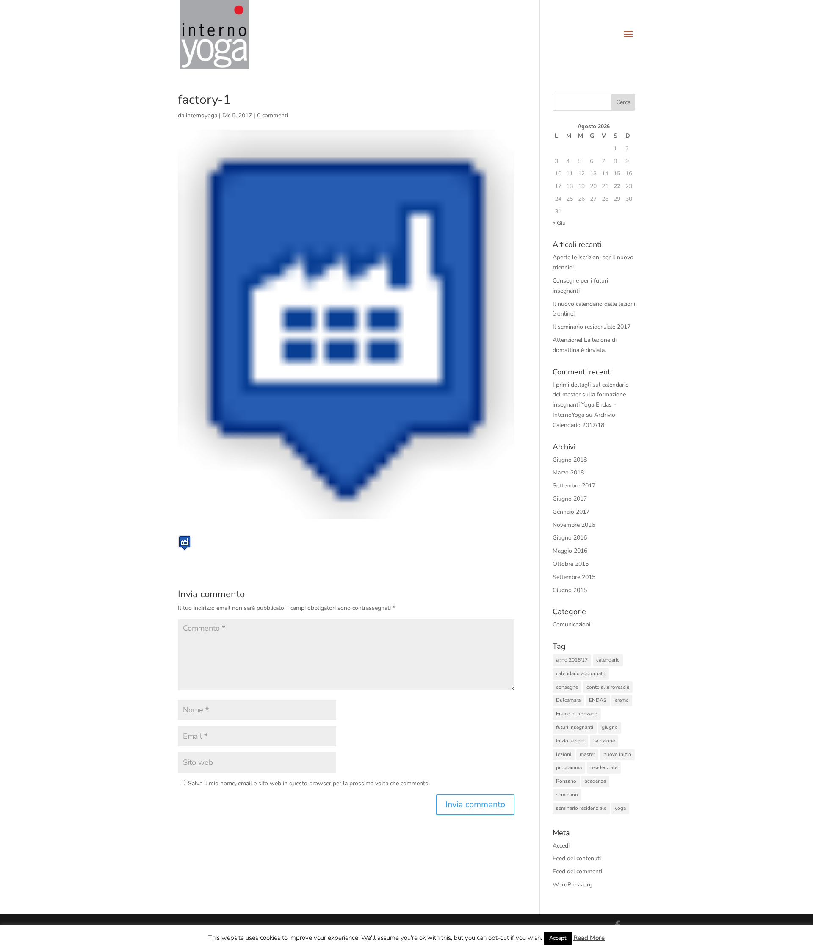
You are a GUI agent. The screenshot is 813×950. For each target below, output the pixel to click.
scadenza (595, 781)
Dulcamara (568, 700)
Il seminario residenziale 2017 (591, 327)
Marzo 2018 (568, 472)
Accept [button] (558, 938)
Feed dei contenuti (577, 858)
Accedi (561, 846)
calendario (608, 659)
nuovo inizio (617, 754)
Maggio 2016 (570, 551)
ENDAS (597, 700)
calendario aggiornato (581, 673)
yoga (620, 808)
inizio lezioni (570, 740)
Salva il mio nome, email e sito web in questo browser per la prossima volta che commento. (309, 783)
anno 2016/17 (572, 659)
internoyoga (201, 115)
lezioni (563, 754)
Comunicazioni (571, 624)
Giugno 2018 (570, 460)
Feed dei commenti (577, 871)
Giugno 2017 (570, 499)
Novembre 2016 (574, 525)
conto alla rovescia (607, 687)
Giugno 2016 (570, 538)
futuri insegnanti (574, 727)
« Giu (559, 223)
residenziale (603, 767)
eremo (622, 700)
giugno (610, 727)
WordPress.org (572, 885)
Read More (589, 937)
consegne (567, 687)
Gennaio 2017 (571, 512)
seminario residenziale (581, 808)
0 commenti (272, 115)
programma (569, 767)
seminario (567, 794)
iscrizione (604, 740)
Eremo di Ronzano (576, 713)
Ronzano (566, 781)
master (587, 754)
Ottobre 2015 (571, 564)
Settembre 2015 (574, 577)
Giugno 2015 (570, 590)
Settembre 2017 (574, 486)
